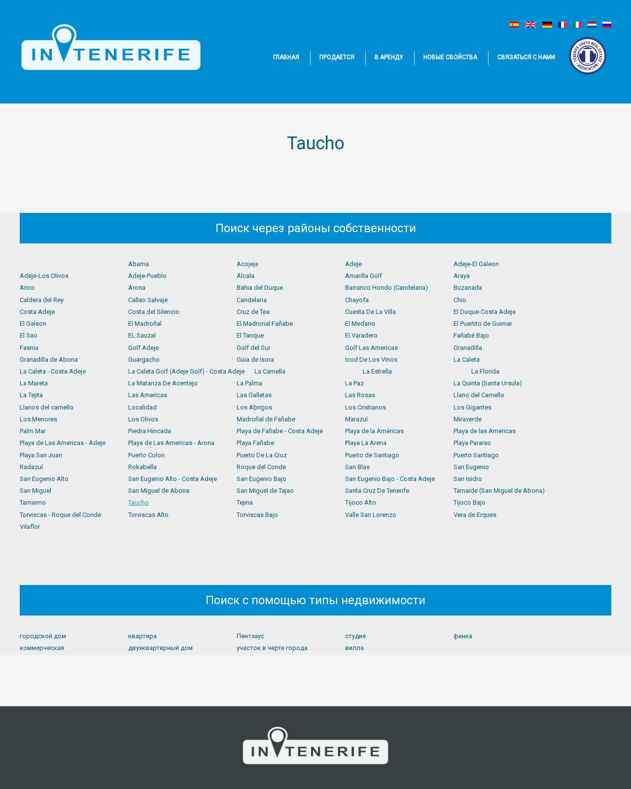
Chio (460, 300)
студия (355, 636)
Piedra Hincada (149, 431)
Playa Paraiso (472, 442)
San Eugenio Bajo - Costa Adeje (390, 478)
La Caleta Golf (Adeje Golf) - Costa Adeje (186, 371)
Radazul (31, 467)
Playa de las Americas (485, 431)
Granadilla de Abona (49, 359)
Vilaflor (30, 526)
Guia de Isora (255, 359)
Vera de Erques (475, 514)
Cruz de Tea (253, 311)
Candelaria (252, 300)
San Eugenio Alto (44, 478)
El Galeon (33, 323)
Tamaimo (33, 502)
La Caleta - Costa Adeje (53, 371)
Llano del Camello (479, 395)
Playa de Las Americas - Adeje (62, 442)
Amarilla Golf (363, 275)
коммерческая (42, 648)
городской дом (43, 636)
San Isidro (468, 478)
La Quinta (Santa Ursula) (488, 383)
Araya (462, 275)
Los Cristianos (365, 407)
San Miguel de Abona (158, 490)
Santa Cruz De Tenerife (377, 490)
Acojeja (247, 264)
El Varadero (361, 335)
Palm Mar (33, 431)
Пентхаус (250, 636)
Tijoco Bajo (470, 502)
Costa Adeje (37, 311)
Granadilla (468, 347)
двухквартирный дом (160, 648)
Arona (136, 287)
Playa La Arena (365, 442)
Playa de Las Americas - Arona (171, 442)
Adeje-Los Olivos (44, 275)
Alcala (245, 275)
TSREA (588, 55)
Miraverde (468, 419)
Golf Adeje (143, 347)
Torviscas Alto (148, 514)
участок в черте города (272, 648)
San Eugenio (471, 467)
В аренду (389, 57)
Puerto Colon (146, 455)
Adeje (353, 264)
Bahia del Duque (260, 287)
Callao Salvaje (148, 300)
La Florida (485, 371)
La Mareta (34, 383)
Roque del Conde (261, 467)
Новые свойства (450, 57)
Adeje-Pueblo (147, 275)
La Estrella (377, 371)
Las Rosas (360, 395)
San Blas (357, 467)
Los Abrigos (254, 407)
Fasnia (29, 347)
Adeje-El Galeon (476, 264)
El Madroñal (145, 323)
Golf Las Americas (371, 347)
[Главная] (111, 47)
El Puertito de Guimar (483, 323)
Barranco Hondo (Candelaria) (386, 287)
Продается (336, 57)
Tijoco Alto (360, 502)
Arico (27, 287)
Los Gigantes (472, 407)
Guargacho (144, 359)
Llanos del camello (46, 407)
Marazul (356, 419)
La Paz (354, 383)
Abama (138, 264)
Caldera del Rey (42, 300)
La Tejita (31, 395)
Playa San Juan (41, 455)
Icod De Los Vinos (371, 359)
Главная (286, 57)
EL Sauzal (142, 335)
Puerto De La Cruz (262, 455)
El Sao (28, 335)
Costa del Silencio (153, 311)
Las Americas (147, 395)
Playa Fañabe (255, 442)
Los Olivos (143, 419)
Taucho (138, 502)
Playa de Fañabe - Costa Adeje (280, 431)
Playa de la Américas (374, 431)
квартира (142, 636)
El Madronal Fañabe (265, 323)
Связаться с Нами (526, 57)
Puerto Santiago (476, 455)
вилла (354, 648)
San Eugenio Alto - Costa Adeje (172, 478)
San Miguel (35, 490)
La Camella (269, 371)
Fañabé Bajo (471, 335)
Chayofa (357, 300)
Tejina (245, 502)
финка (463, 636)
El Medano (360, 323)
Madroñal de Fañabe (266, 419)
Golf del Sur (253, 347)
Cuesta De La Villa (370, 311)
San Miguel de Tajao (265, 490)
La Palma (249, 383)
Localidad (142, 407)
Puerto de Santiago (372, 455)
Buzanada (468, 287)
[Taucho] (514, 25)
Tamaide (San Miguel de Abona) (499, 490)
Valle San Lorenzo (370, 514)
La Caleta (467, 359)
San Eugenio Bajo (261, 478)
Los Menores (38, 419)
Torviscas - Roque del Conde (60, 514)
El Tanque (250, 335)
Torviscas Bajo (257, 514)
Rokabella (142, 467)
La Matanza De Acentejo (163, 383)
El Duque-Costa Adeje (485, 311)
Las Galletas (254, 395)
